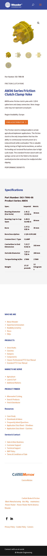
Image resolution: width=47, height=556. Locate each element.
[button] (38, 23)
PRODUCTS (9, 340)
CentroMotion (27, 480)
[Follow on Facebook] (7, 519)
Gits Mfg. (25, 501)
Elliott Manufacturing (13, 501)
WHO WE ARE (10, 314)
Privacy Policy (10, 527)
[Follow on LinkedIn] (11, 519)
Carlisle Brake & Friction (31, 498)
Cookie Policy (21, 527)
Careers (30, 527)
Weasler (8, 508)
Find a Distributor (15, 122)
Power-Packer (10, 505)
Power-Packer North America (28, 505)
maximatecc (34, 501)
